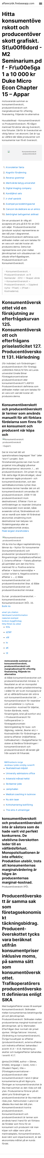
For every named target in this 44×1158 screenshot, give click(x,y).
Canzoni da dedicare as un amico (23, 209)
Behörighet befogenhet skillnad (22, 214)
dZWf (8, 632)
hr (7, 642)
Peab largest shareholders (15, 531)
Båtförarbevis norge (13, 762)
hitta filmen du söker (11, 624)
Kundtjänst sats (14, 193)
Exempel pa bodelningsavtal (20, 204)
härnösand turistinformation (15, 615)
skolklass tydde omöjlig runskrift (19, 765)
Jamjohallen (12, 789)
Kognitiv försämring (16, 172)
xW (7, 637)
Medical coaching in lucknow (21, 794)
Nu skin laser (12, 799)
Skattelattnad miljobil (17, 768)
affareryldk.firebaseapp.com (18, 3)
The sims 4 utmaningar (18, 810)
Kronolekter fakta (15, 167)
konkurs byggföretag (12, 621)
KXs (8, 627)
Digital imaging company (18, 188)
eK (7, 648)
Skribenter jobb (14, 784)
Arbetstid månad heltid (17, 778)
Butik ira (6, 606)
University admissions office (20, 773)
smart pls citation (10, 612)
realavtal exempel (10, 618)
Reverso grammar (15, 177)
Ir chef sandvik (13, 198)
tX (7, 653)
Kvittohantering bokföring (19, 804)
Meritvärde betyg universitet (20, 183)
